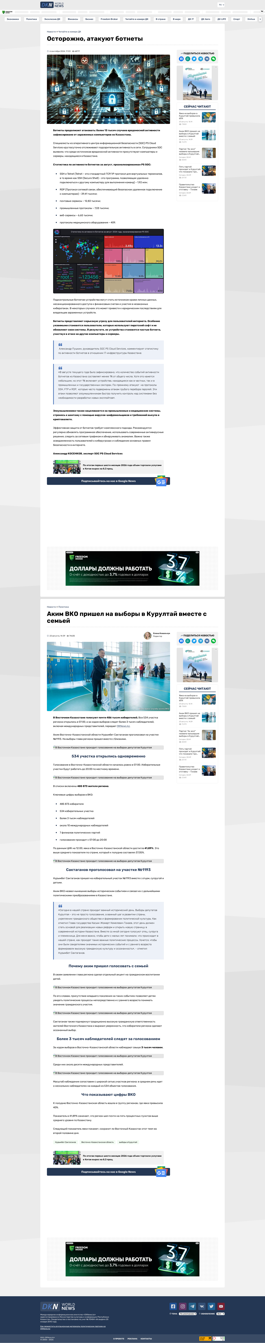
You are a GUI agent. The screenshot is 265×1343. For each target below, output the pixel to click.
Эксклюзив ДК (52, 19)
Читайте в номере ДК (136, 19)
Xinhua (251, 19)
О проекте (118, 1339)
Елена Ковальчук (161, 633)
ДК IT (191, 19)
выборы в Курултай (128, 1142)
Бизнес (89, 19)
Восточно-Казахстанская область (97, 1142)
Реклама (132, 1339)
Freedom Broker (109, 19)
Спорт (236, 19)
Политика (31, 19)
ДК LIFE (222, 19)
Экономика (13, 19)
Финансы (73, 19)
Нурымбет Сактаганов (65, 1142)
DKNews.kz (123, 726)
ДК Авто (205, 19)
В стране (160, 19)
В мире (177, 19)
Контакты (146, 1339)
